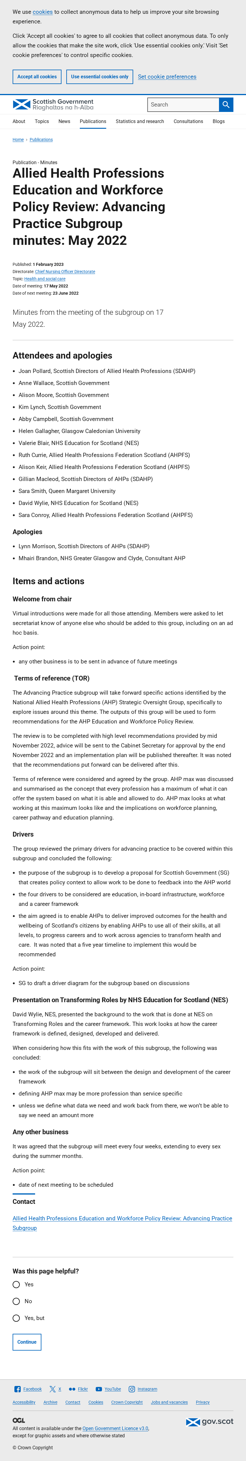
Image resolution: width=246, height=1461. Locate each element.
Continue (27, 1342)
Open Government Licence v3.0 (115, 1428)
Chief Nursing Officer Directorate (65, 271)
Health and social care (44, 278)
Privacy (203, 1402)
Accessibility (24, 1402)
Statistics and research (140, 121)
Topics (42, 121)
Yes (29, 1284)
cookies (43, 11)
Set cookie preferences (167, 76)
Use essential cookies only (99, 77)
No (28, 1301)
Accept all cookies (37, 77)
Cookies (95, 1402)
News (64, 121)
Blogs (219, 121)
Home (18, 139)
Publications (93, 121)
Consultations (188, 121)
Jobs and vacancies (169, 1402)
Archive (50, 1402)
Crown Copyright (127, 1402)
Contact (72, 1402)
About (19, 121)
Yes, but (34, 1318)
